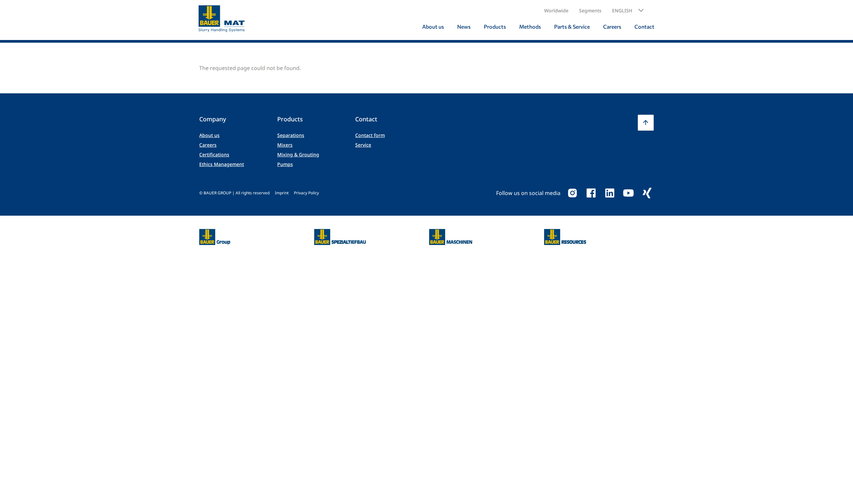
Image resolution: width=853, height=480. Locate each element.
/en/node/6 (213, 233)
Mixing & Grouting (298, 154)
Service (363, 145)
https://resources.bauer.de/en (565, 233)
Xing (647, 193)
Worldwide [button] (556, 10)
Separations (290, 135)
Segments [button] (590, 10)
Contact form (370, 135)
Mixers (285, 145)
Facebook (591, 193)
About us (209, 135)
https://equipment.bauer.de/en (450, 233)
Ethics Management (221, 164)
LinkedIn (609, 193)
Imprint (282, 193)
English (622, 10)
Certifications (214, 154)
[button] (628, 11)
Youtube (628, 193)
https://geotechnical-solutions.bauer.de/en (340, 237)
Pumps (285, 164)
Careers (208, 145)
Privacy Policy (306, 193)
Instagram (572, 193)
